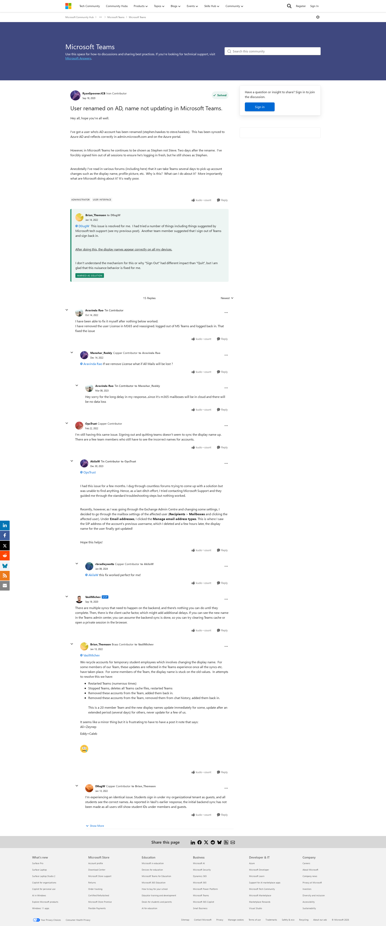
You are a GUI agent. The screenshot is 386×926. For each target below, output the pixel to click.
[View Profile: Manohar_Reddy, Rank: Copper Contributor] (84, 355)
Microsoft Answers (78, 58)
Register (301, 6)
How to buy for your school (155, 888)
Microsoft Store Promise (100, 901)
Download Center (96, 869)
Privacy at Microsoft (312, 882)
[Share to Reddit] (213, 842)
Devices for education (152, 869)
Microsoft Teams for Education (156, 876)
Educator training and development (159, 895)
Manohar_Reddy (101, 353)
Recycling (303, 919)
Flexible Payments (97, 908)
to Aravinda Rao (149, 353)
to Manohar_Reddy (147, 386)
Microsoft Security (202, 869)
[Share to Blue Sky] (219, 842)
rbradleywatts (104, 564)
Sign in (260, 107)
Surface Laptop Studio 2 (43, 876)
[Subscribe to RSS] (226, 842)
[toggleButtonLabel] (318, 17)
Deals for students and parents (157, 901)
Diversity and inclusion (314, 895)
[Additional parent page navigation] (100, 17)
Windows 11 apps (40, 908)
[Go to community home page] (68, 6)
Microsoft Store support (99, 876)
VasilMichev (93, 597)
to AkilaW (147, 564)
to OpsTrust (128, 461)
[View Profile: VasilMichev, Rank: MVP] (79, 599)
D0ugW (84, 226)
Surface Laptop (39, 869)
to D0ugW (113, 215)
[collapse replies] (66, 310)
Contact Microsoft (202, 919)
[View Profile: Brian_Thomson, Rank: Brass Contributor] (84, 646)
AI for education (149, 908)
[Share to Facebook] (199, 842)
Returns (92, 882)
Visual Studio (255, 908)
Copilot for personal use (43, 888)
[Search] (289, 6)
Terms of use (255, 919)
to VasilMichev (144, 644)
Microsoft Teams (115, 17)
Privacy (219, 919)
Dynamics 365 (200, 876)
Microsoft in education (153, 863)
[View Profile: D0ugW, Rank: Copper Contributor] (89, 788)
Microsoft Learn (256, 876)
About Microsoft (310, 869)
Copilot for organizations (44, 882)
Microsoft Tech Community (262, 888)
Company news (310, 876)
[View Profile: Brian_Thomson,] (79, 217)
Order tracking (95, 888)
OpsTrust (91, 423)
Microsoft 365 (199, 882)
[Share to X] (206, 842)
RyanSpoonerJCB (93, 93)
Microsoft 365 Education (153, 882)
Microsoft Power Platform (205, 888)
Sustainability (309, 908)
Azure (252, 863)
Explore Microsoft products (45, 901)
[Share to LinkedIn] (193, 842)
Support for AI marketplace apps (264, 882)
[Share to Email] (233, 842)
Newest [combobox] (227, 298)
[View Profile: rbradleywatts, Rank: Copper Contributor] (89, 566)
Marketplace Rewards (259, 901)
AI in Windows (39, 895)
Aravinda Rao (94, 310)
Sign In (314, 6)
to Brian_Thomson (143, 786)
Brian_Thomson (95, 215)
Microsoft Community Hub (79, 17)
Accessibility (309, 901)
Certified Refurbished (98, 895)
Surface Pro (37, 863)
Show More (97, 826)
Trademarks (271, 919)
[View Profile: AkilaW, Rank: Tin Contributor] (84, 463)
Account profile (95, 863)
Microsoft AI (199, 863)
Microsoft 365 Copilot (203, 901)
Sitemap (185, 919)
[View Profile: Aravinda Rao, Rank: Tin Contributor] (79, 313)
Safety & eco (288, 919)
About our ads (320, 919)
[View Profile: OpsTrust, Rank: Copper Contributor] (79, 426)
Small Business (200, 908)
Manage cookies (236, 919)
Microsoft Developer (259, 869)
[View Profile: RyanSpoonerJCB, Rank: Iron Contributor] (75, 95)
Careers (306, 863)
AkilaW (95, 461)
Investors (307, 888)
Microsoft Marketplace (260, 895)
